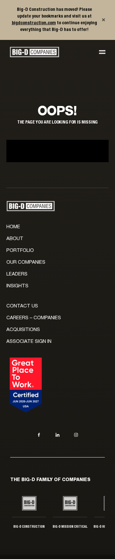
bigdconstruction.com (34, 23)
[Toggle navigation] (102, 52)
